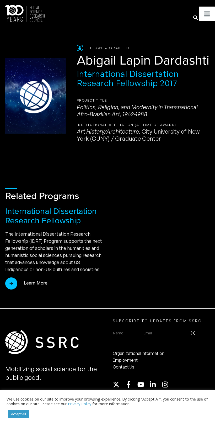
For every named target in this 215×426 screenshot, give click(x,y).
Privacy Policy (79, 403)
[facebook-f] (131, 384)
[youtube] (143, 384)
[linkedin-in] (155, 384)
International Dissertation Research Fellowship (51, 216)
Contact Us (123, 367)
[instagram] (166, 384)
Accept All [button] (18, 414)
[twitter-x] (118, 384)
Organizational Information (138, 353)
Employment (125, 360)
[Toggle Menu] (207, 14)
